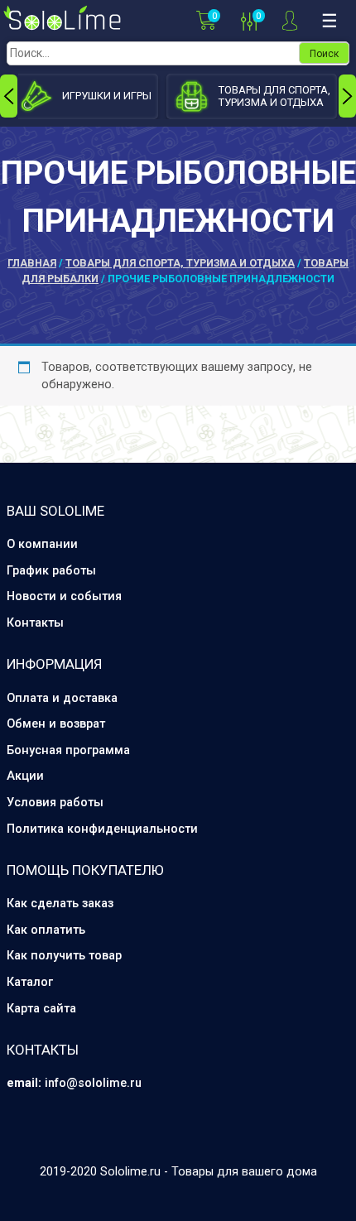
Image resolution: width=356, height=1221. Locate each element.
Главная (31, 263)
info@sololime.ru (93, 1083)
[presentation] (8, 96)
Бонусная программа (68, 750)
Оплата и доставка (62, 698)
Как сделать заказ (60, 904)
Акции (25, 776)
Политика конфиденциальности (102, 829)
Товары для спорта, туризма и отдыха (180, 263)
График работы (51, 571)
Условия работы (55, 803)
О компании (42, 544)
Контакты (35, 623)
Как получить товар (64, 956)
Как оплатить (46, 930)
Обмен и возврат (56, 724)
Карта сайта (41, 1009)
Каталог (30, 982)
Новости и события (64, 596)
